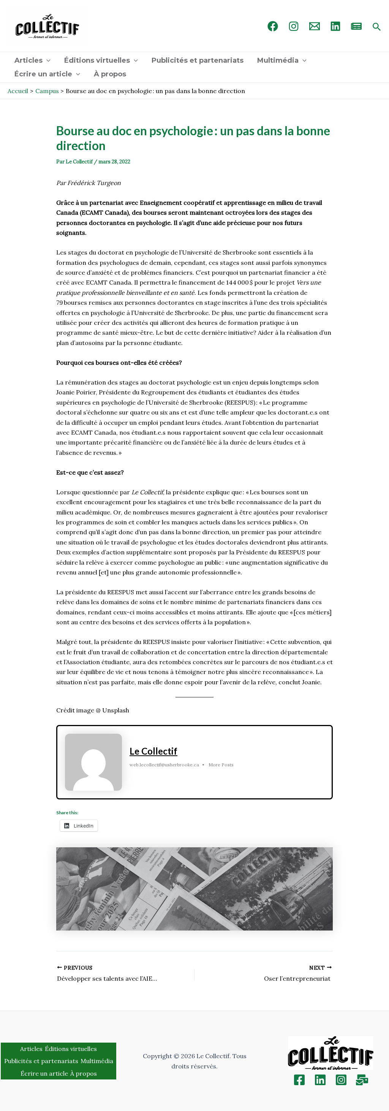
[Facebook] (272, 26)
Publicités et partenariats (198, 60)
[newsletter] (356, 26)
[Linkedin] (320, 1080)
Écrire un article (43, 74)
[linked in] (335, 26)
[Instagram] (293, 26)
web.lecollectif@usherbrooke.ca (164, 765)
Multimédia (278, 60)
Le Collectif (153, 750)
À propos (110, 74)
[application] (47, 60)
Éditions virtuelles (97, 60)
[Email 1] (314, 26)
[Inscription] (362, 1080)
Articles (28, 60)
